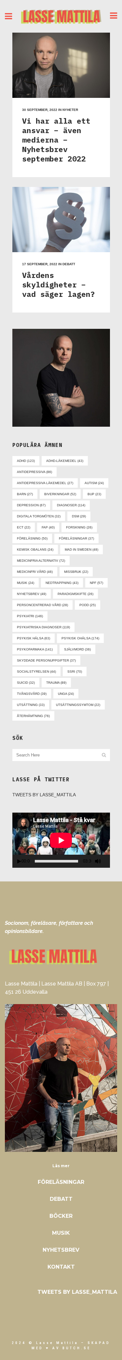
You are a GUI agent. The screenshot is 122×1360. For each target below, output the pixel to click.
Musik (61, 1233)
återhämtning (33, 716)
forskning (79, 527)
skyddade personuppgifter (46, 660)
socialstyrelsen (36, 671)
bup (94, 494)
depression (31, 505)
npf (96, 583)
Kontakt (61, 1267)
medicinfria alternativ (41, 560)
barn (25, 494)
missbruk (76, 571)
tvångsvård (32, 693)
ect (23, 527)
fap (48, 527)
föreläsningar (76, 538)
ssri (74, 671)
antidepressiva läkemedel (45, 483)
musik (25, 583)
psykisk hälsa (33, 638)
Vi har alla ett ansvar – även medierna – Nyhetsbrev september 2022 (56, 139)
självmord (77, 649)
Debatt (68, 264)
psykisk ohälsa (80, 638)
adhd (26, 461)
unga (66, 693)
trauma (56, 682)
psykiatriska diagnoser (43, 627)
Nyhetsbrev (61, 1250)
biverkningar (60, 494)
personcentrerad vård (42, 605)
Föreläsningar (61, 1182)
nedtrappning (62, 583)
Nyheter (70, 110)
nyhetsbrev (31, 594)
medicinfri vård (35, 571)
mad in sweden (81, 549)
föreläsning (32, 538)
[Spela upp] (19, 861)
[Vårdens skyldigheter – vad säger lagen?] (61, 219)
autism (94, 483)
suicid (26, 682)
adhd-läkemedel (64, 461)
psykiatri (30, 616)
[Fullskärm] (107, 861)
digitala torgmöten (39, 516)
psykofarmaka (35, 649)
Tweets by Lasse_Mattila (44, 794)
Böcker (61, 1216)
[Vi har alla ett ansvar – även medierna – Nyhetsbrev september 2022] (61, 65)
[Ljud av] (98, 861)
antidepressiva (34, 472)
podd (87, 605)
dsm (79, 516)
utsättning (31, 705)
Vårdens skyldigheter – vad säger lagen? (58, 284)
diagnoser (71, 505)
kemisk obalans (35, 549)
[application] (61, 840)
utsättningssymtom (78, 705)
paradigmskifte (75, 594)
